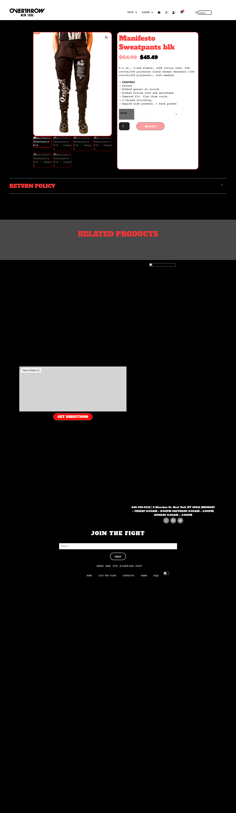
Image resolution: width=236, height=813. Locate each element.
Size (124, 113)
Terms (144, 576)
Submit (118, 556)
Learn (146, 12)
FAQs (156, 576)
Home (89, 576)
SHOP (130, 12)
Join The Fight (107, 576)
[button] (106, 37)
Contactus (128, 576)
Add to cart (150, 126)
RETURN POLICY (32, 186)
